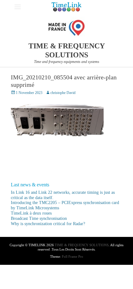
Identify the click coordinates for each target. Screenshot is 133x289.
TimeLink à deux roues (31, 213)
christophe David (62, 93)
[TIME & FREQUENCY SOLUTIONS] (66, 7)
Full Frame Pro (72, 256)
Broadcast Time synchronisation (39, 218)
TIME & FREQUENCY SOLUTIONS (82, 245)
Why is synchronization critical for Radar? (48, 223)
